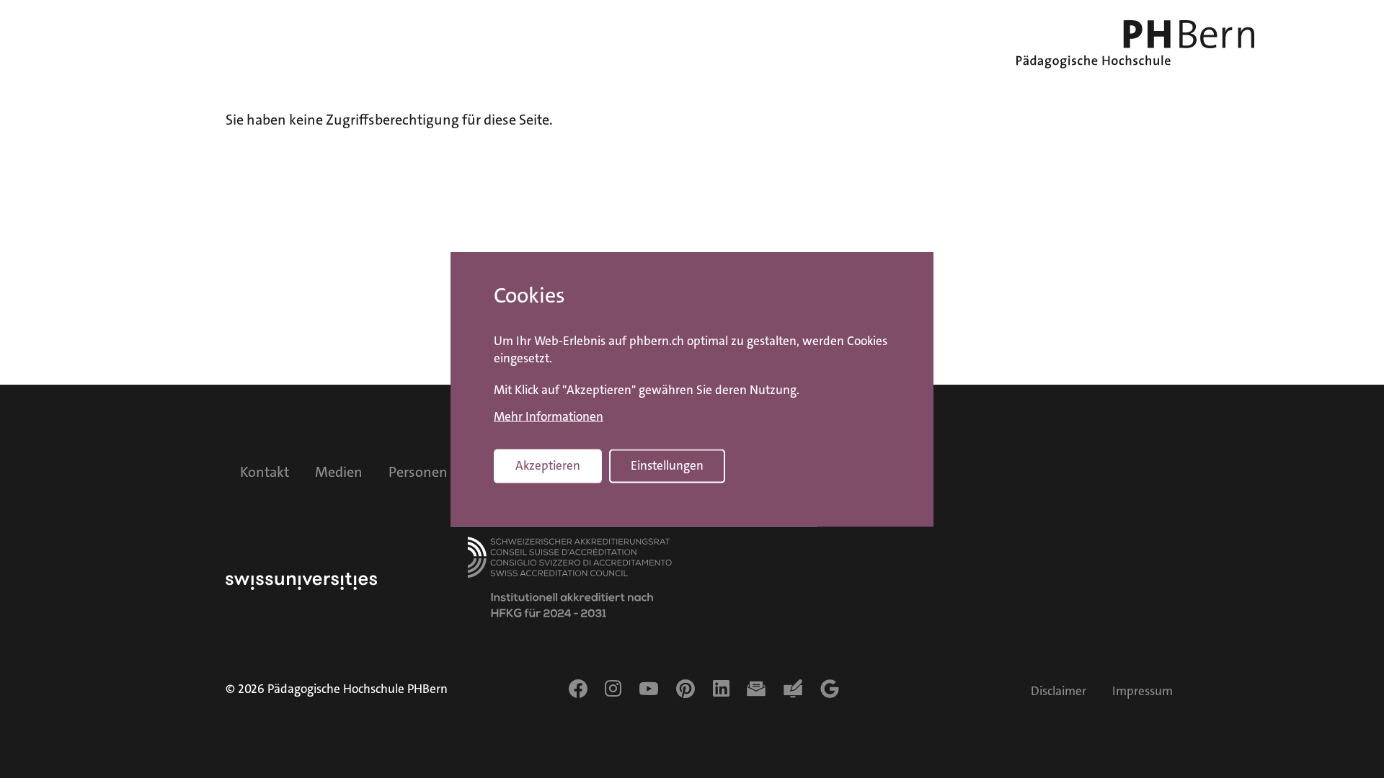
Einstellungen (667, 465)
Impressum (1142, 691)
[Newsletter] (756, 688)
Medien (339, 471)
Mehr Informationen (548, 417)
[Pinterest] (685, 688)
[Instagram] (613, 688)
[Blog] (793, 688)
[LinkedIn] (721, 688)
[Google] (829, 688)
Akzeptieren (547, 465)
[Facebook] (578, 688)
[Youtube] (648, 688)
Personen (418, 471)
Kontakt (264, 471)
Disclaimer (1058, 691)
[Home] (1135, 44)
